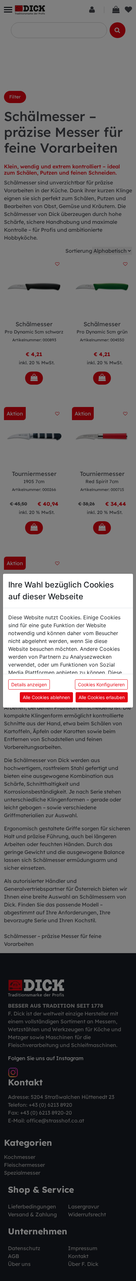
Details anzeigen (29, 684)
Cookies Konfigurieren (101, 684)
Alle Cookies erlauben (102, 697)
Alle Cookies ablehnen (46, 697)
